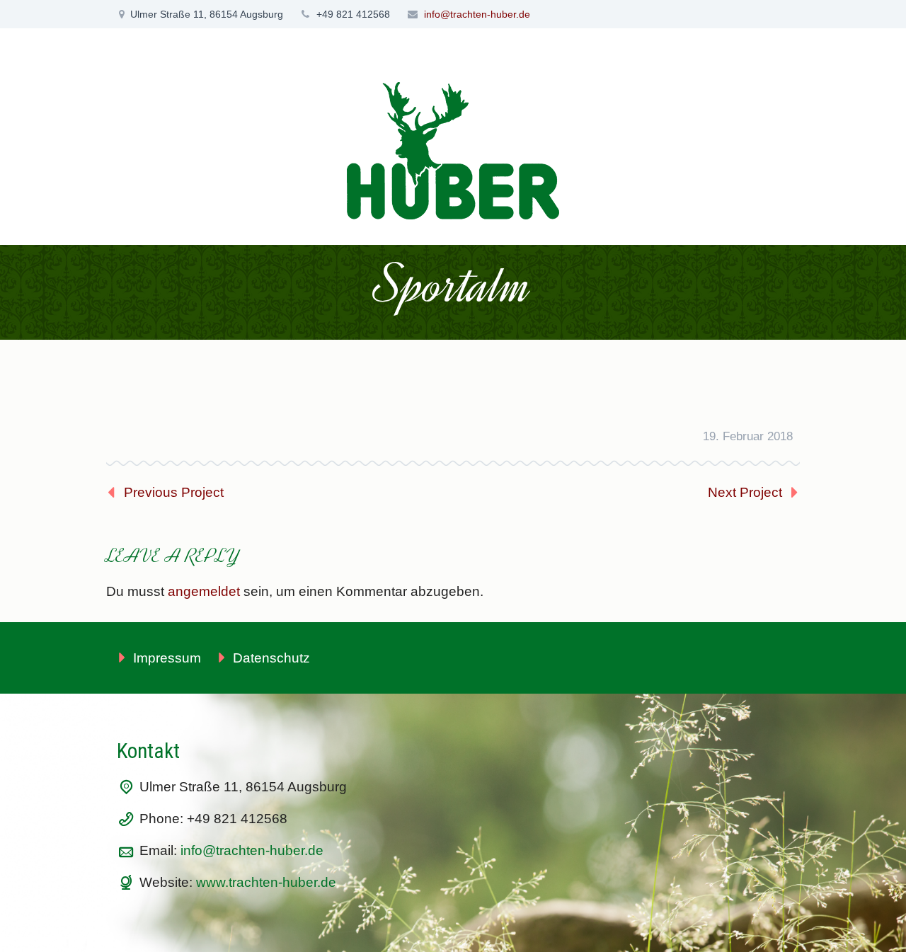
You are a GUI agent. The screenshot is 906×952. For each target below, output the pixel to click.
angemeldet (204, 591)
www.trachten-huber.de (266, 882)
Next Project (745, 492)
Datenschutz (271, 657)
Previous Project (174, 492)
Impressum (167, 657)
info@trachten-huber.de (477, 14)
